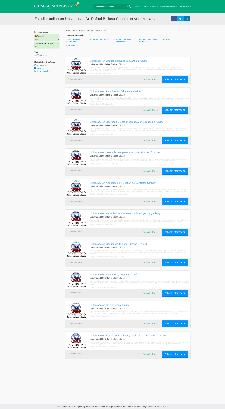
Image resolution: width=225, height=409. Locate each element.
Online (39, 68)
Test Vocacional (185, 6)
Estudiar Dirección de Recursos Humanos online (107, 257)
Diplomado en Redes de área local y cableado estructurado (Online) (128, 335)
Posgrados (154, 6)
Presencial (41, 66)
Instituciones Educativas (168, 6)
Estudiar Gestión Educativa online (102, 104)
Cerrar (165, 407)
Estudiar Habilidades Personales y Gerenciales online (109, 194)
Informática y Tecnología (99, 39)
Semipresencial (42, 71)
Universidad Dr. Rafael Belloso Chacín (93, 31)
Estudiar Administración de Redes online (104, 347)
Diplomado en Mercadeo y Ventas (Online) (113, 274)
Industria (166, 39)
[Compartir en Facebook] (174, 18)
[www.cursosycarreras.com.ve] (57, 6)
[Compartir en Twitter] (180, 18)
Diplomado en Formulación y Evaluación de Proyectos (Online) (125, 213)
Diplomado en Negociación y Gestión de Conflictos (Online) (123, 182)
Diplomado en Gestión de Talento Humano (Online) (118, 243)
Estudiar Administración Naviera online (103, 73)
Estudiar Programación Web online (102, 224)
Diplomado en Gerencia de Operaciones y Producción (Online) (125, 152)
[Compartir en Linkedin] (187, 18)
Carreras (137, 6)
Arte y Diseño (71, 45)
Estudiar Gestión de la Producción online (104, 163)
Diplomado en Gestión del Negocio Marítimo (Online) (119, 60)
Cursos (145, 6)
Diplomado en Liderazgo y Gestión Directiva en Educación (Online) (127, 121)
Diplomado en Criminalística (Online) (110, 304)
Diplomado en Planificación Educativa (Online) (115, 91)
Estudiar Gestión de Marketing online (103, 287)
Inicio (68, 31)
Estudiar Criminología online (100, 316)
